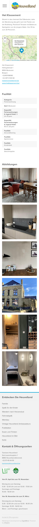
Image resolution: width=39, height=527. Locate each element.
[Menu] (5, 6)
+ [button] (5, 38)
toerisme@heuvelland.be (11, 464)
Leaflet (7, 60)
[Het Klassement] (19, 185)
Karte (4, 440)
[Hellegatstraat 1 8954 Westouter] (21, 50)
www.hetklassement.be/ (11, 83)
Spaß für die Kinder (10, 408)
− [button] (5, 41)
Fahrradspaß (7, 416)
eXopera (6, 523)
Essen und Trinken (9, 432)
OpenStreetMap (16, 60)
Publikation (6, 428)
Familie (5, 404)
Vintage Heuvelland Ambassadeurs (16, 424)
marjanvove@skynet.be (10, 81)
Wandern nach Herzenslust (13, 412)
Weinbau (5, 420)
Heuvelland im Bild (9, 436)
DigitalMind (25, 521)
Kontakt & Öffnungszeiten (10, 517)
